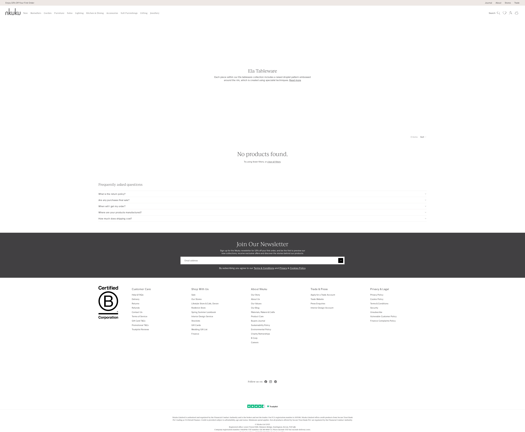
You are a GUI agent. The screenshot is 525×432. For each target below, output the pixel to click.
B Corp (254, 337)
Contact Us (137, 312)
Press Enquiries (318, 303)
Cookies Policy (297, 268)
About (498, 2)
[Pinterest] (275, 381)
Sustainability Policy (260, 325)
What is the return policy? (112, 193)
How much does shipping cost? (115, 218)
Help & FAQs (137, 294)
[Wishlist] (504, 13)
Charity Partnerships (260, 333)
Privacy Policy (376, 294)
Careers (254, 342)
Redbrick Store (198, 307)
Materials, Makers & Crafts (263, 312)
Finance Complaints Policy (383, 320)
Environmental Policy (261, 329)
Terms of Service (139, 316)
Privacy (283, 268)
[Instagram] (270, 381)
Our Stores (196, 299)
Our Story (255, 294)
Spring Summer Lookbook (203, 312)
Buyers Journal (258, 320)
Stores (508, 2)
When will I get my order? (112, 206)
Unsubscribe (376, 312)
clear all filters (274, 161)
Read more (295, 80)
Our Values (256, 303)
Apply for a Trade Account (323, 294)
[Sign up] (340, 260)
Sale (193, 294)
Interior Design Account (322, 307)
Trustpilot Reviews (140, 329)
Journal (488, 2)
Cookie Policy (376, 299)
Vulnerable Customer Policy (383, 316)
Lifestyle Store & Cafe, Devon (205, 303)
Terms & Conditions (264, 268)
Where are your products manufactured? (120, 212)
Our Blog (255, 307)
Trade (517, 2)
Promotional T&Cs (140, 325)
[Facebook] (265, 381)
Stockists (195, 320)
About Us (255, 299)
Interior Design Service (202, 316)
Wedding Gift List (199, 329)
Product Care (257, 316)
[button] (423, 137)
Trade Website (317, 299)
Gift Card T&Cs (138, 320)
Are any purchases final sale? (113, 199)
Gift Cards (196, 325)
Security (374, 307)
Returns (135, 303)
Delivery (135, 299)
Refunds (136, 307)
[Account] (511, 13)
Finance (195, 333)
